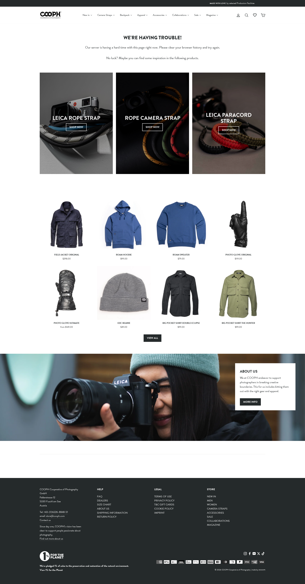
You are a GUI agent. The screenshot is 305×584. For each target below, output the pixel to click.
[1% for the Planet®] (52, 556)
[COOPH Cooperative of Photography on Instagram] (245, 553)
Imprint (159, 513)
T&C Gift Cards (164, 505)
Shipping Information (112, 513)
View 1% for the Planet (51, 570)
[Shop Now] (76, 123)
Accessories (215, 513)
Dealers (102, 501)
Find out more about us (51, 539)
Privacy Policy (164, 501)
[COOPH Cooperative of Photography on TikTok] (263, 553)
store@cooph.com (55, 516)
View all (152, 338)
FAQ (99, 496)
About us (103, 509)
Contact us (45, 520)
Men (210, 501)
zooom (262, 569)
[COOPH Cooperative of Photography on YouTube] (254, 553)
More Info (250, 402)
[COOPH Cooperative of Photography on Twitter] (258, 553)
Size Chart (104, 505)
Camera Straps (217, 509)
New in (211, 496)
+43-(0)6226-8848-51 (56, 512)
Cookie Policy (163, 509)
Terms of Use (163, 496)
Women (212, 505)
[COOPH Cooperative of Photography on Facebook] (249, 553)
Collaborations (218, 521)
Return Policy (106, 517)
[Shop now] (152, 123)
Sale (210, 517)
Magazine (213, 525)
